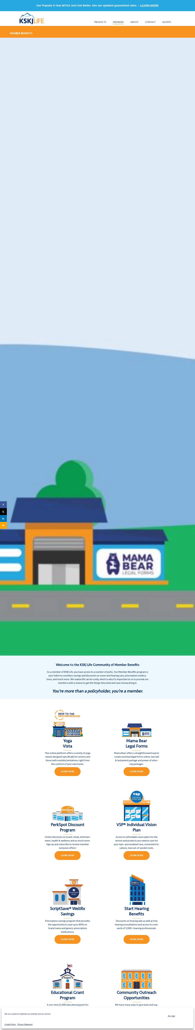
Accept (171, 1016)
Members (118, 22)
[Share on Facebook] (3, 504)
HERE (141, 5)
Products (100, 22)
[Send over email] (3, 525)
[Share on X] (3, 511)
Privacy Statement (25, 1024)
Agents (166, 22)
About (134, 22)
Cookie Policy (10, 1024)
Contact (150, 22)
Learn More (67, 771)
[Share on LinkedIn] (3, 518)
